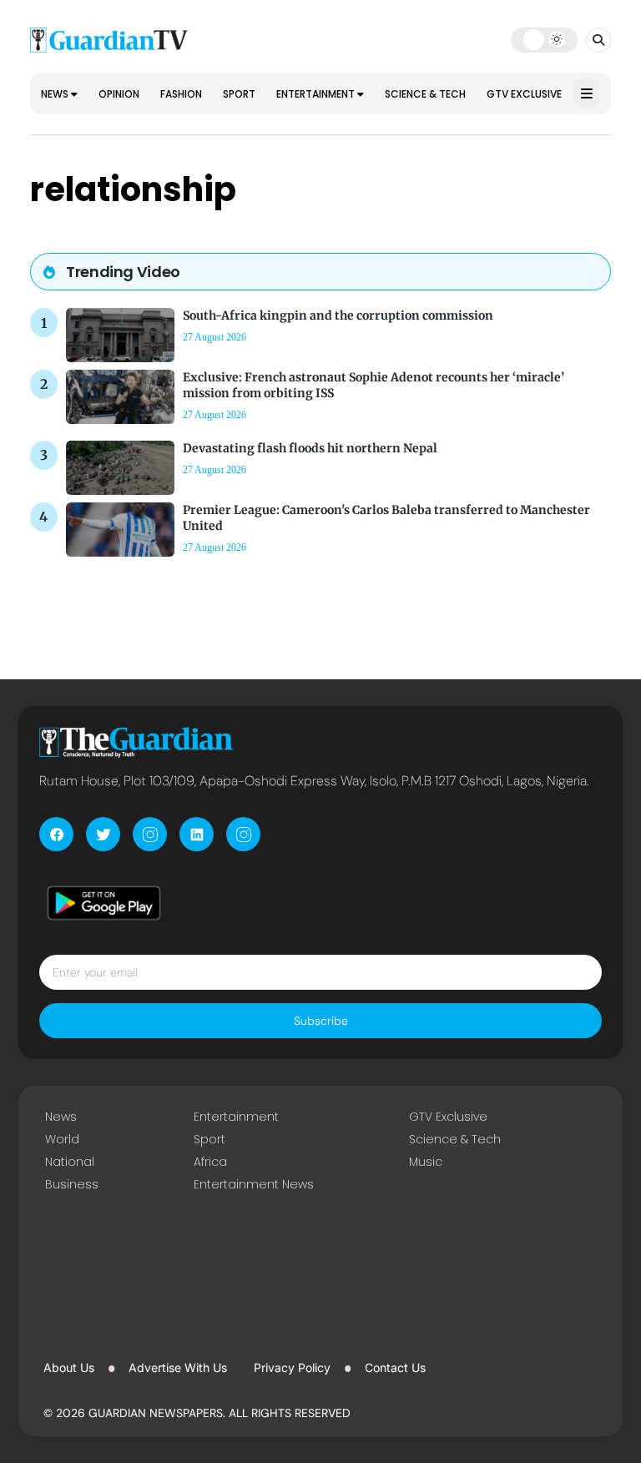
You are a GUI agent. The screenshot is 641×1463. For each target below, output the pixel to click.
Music (425, 1161)
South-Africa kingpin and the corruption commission (338, 315)
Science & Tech (425, 94)
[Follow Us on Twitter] (103, 834)
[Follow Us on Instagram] (150, 834)
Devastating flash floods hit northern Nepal (310, 448)
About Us (68, 1367)
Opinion (118, 94)
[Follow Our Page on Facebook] (56, 834)
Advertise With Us (178, 1367)
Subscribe (321, 1020)
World (62, 1139)
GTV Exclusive (524, 94)
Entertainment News (254, 1184)
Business (71, 1184)
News (56, 94)
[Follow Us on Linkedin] (196, 834)
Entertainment (316, 94)
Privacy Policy (292, 1367)
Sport (239, 94)
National (69, 1161)
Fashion (181, 94)
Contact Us (395, 1367)
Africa (210, 1161)
